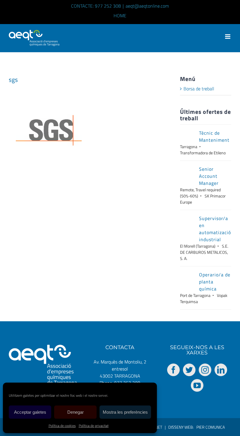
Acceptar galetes (30, 412)
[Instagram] (205, 370)
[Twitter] (189, 370)
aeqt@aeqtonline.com (147, 5)
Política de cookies (62, 425)
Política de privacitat (94, 425)
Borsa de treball (199, 88)
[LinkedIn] (221, 370)
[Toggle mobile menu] (228, 36)
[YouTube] (197, 385)
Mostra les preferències (125, 412)
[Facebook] (173, 370)
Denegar (75, 412)
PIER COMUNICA (210, 427)
